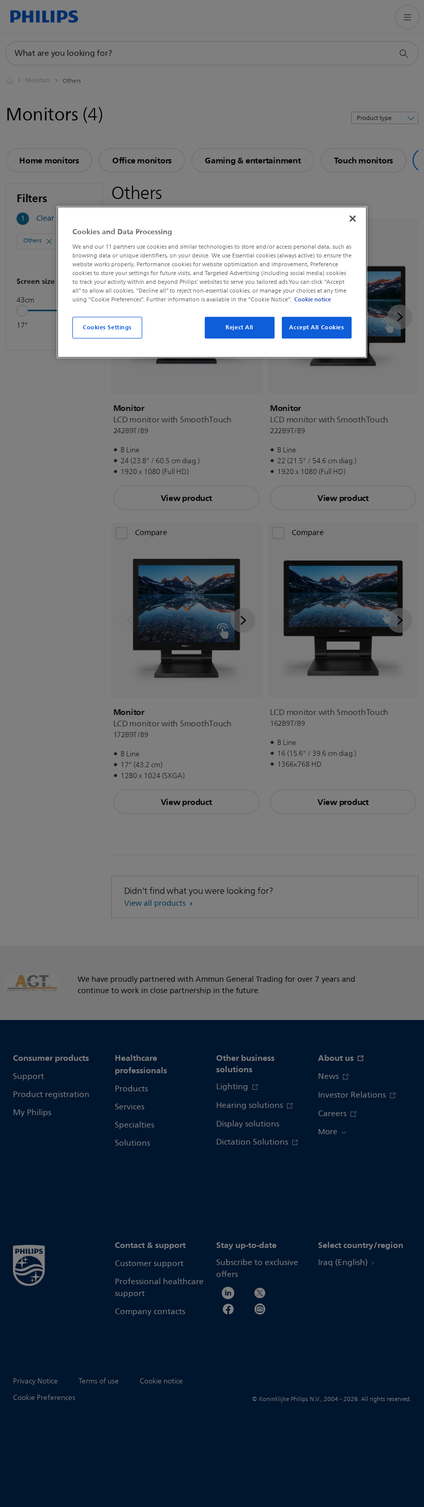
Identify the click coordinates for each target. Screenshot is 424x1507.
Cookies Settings (107, 327)
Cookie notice (312, 299)
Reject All (239, 327)
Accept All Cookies (316, 327)
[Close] (352, 218)
